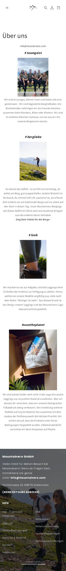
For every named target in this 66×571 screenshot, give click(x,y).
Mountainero (35, 562)
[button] (45, 8)
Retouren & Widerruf (14, 537)
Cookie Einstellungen (48, 533)
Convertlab (41, 564)
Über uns (7, 523)
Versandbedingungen (14, 530)
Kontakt (7, 545)
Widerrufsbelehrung (47, 526)
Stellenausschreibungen (50, 541)
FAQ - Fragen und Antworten (12, 513)
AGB (38, 511)
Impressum (8, 552)
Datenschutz (43, 519)
